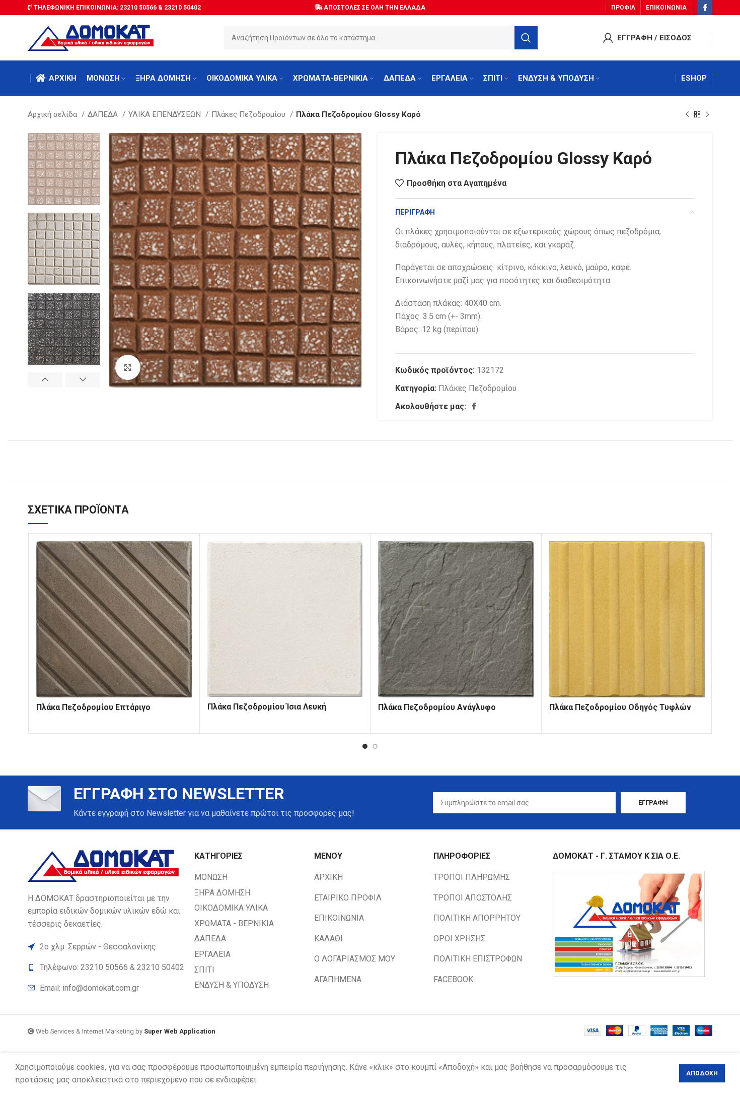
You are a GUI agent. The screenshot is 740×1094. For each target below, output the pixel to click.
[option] (64, 169)
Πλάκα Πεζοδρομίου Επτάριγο (93, 707)
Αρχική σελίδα (53, 114)
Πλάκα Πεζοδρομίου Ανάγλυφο (437, 707)
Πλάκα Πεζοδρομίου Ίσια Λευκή (266, 707)
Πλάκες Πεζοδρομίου (249, 114)
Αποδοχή (702, 1073)
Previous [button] (45, 380)
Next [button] (82, 380)
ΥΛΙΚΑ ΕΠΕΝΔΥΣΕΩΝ (165, 114)
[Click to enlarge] (127, 367)
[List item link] (106, 988)
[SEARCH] (526, 37)
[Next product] (707, 114)
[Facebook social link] (704, 7)
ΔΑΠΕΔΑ (104, 114)
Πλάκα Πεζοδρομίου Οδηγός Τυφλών (620, 707)
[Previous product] (687, 114)
